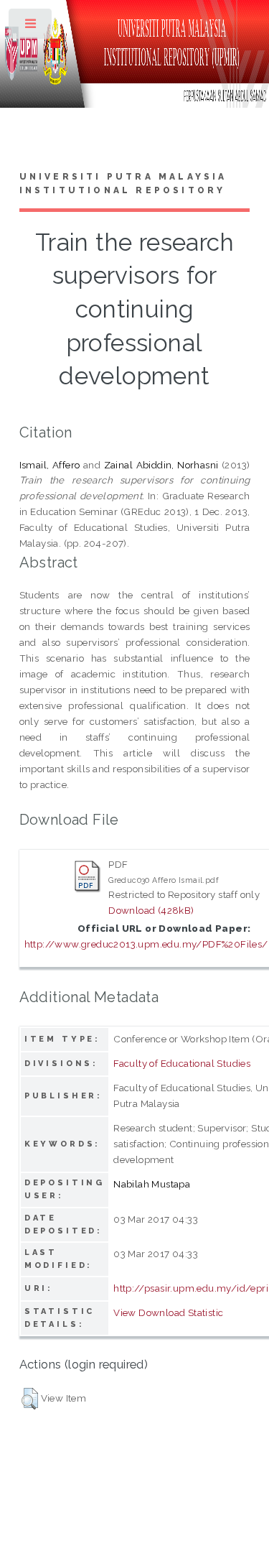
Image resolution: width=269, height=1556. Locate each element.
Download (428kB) (151, 910)
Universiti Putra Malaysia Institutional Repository (123, 184)
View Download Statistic (168, 1312)
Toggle (31, 27)
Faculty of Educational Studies (181, 1063)
